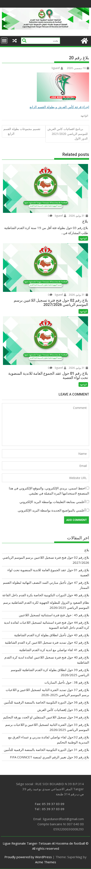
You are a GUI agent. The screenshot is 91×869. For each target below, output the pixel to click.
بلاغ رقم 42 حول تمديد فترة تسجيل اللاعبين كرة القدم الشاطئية (47, 642)
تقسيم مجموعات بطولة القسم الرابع (21, 131)
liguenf (56, 68)
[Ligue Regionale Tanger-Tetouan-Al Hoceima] (45, 28)
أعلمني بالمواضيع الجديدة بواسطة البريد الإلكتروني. (51, 510)
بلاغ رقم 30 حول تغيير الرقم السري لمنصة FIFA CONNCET (49, 757)
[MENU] (4, 41)
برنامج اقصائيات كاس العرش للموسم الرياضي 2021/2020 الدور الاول (67, 134)
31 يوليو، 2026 (77, 216)
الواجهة (84, 115)
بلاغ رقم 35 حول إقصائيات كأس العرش (63, 710)
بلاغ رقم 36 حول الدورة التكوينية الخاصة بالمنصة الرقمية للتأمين (46, 702)
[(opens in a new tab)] (45, 267)
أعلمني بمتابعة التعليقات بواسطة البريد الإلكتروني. (52, 502)
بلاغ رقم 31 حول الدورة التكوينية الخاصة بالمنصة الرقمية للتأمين (46, 749)
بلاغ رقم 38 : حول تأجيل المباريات (66, 682)
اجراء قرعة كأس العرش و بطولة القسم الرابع (59, 107)
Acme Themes (45, 862)
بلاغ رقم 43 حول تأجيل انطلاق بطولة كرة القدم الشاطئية (51, 635)
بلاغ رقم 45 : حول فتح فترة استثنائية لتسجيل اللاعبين (54, 615)
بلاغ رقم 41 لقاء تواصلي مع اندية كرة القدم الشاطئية (54, 650)
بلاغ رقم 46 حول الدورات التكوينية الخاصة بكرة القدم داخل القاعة (45, 595)
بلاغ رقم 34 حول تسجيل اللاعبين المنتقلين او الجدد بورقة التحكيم (46, 717)
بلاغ (86, 550)
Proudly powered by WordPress (28, 857)
